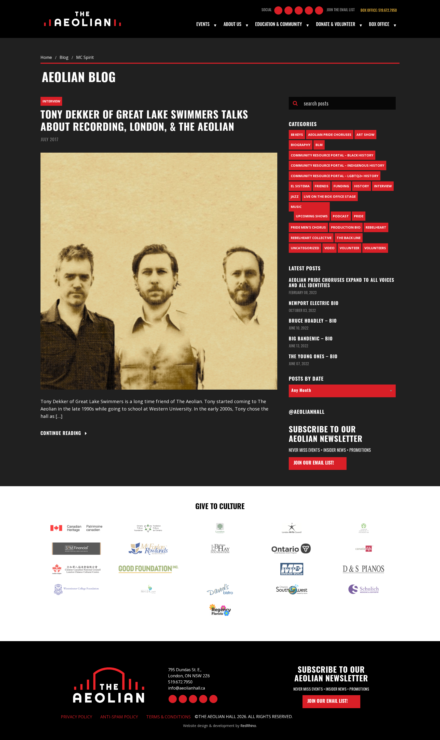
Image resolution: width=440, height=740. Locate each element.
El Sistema (300, 186)
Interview (51, 101)
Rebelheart (376, 227)
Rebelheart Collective (311, 237)
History (361, 186)
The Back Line (349, 237)
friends (321, 186)
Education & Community (278, 25)
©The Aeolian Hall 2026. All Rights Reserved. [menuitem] (244, 716)
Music (296, 206)
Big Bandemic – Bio (311, 339)
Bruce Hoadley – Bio (313, 321)
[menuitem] (206, 25)
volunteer (349, 248)
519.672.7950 (180, 682)
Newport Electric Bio (314, 304)
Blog (64, 57)
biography (300, 144)
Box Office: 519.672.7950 (379, 11)
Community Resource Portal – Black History (332, 155)
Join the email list (341, 10)
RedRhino (248, 725)
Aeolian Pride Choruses (329, 134)
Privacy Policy (76, 717)
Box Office (379, 25)
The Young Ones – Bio (313, 357)
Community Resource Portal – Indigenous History (337, 165)
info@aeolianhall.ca (186, 688)
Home (46, 57)
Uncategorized (305, 248)
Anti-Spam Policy (119, 717)
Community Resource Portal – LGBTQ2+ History (334, 176)
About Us (232, 25)
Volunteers (375, 248)
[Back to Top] (108, 684)
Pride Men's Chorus (308, 227)
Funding (341, 186)
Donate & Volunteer (335, 25)
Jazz (295, 196)
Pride (358, 216)
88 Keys (297, 134)
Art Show (365, 134)
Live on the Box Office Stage (330, 196)
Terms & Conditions (168, 717)
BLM (319, 144)
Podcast (341, 216)
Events (203, 25)
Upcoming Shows (312, 216)
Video (329, 248)
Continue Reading (60, 434)
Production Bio (346, 227)
